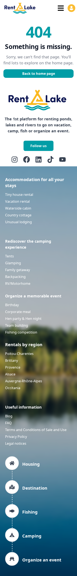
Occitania (12, 387)
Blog (8, 416)
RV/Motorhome (17, 283)
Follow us (38, 145)
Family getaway (17, 269)
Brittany (11, 360)
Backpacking (15, 276)
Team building (16, 325)
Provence (12, 367)
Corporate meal (18, 311)
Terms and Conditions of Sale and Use (36, 429)
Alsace (10, 374)
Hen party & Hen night (23, 318)
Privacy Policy (16, 436)
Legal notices (15, 443)
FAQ (8, 423)
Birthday (12, 305)
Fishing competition (21, 332)
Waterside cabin (18, 208)
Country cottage (18, 215)
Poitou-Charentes (19, 353)
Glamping (13, 263)
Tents (9, 256)
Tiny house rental (19, 194)
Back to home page (38, 73)
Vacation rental (17, 201)
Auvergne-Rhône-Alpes (23, 381)
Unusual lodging (18, 222)
